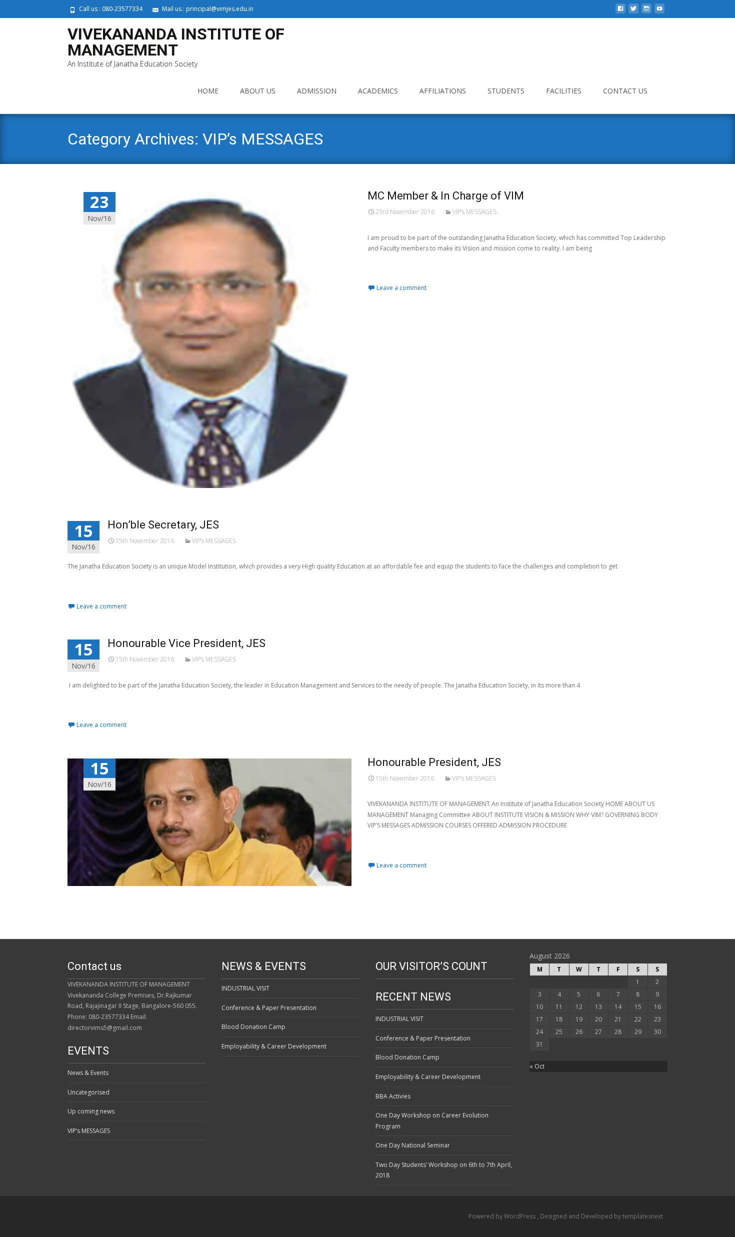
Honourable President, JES (434, 762)
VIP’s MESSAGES (474, 212)
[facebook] (621, 12)
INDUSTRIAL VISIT (246, 988)
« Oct (537, 1066)
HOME (208, 91)
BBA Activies (393, 1096)
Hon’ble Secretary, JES (163, 524)
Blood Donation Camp (254, 1026)
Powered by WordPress (502, 1216)
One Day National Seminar (413, 1145)
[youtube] (659, 12)
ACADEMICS (378, 91)
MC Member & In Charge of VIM (446, 196)
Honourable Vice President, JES (187, 643)
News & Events (88, 1072)
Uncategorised (89, 1092)
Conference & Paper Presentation (269, 1008)
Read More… (387, 265)
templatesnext (642, 1216)
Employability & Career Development (274, 1046)
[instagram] (647, 12)
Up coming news (91, 1111)
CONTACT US (625, 91)
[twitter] (633, 12)
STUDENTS (506, 91)
